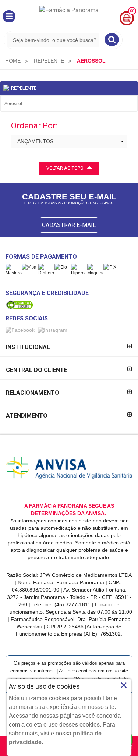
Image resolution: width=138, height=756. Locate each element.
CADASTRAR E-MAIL (69, 224)
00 (132, 10)
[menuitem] (13, 60)
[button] (9, 16)
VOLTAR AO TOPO (65, 168)
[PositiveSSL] (19, 305)
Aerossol (13, 103)
